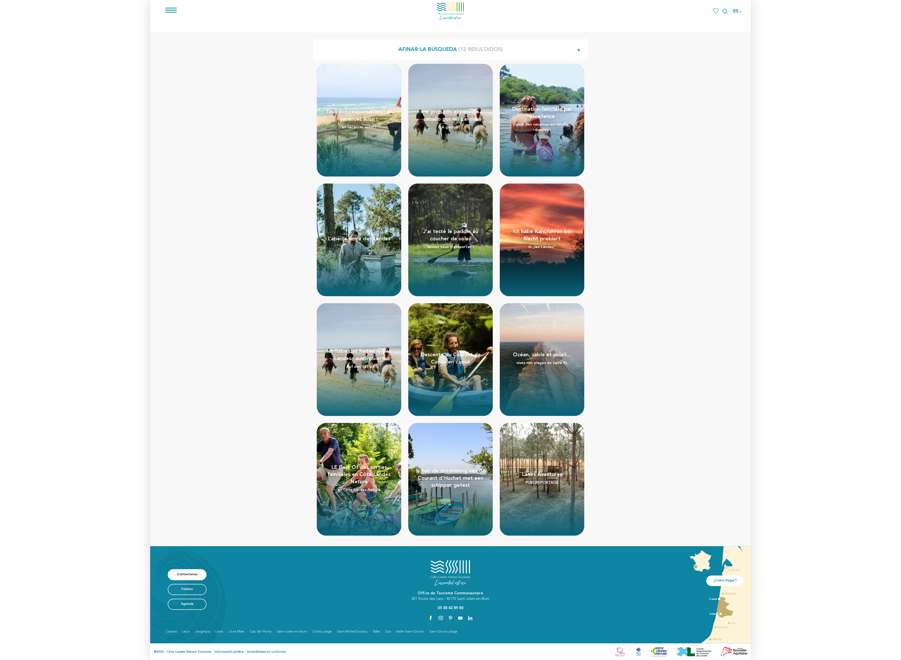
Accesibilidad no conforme (266, 651)
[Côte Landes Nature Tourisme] (450, 11)
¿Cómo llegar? (725, 580)
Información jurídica (229, 651)
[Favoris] (716, 11)
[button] (725, 11)
